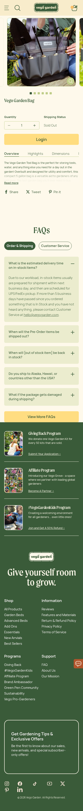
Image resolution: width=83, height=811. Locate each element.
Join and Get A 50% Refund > (46, 528)
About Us (49, 670)
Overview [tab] (11, 153)
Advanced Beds (16, 621)
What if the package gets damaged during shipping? (35, 396)
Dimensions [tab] (60, 153)
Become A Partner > (41, 491)
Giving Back (12, 665)
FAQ (45, 665)
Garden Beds (14, 615)
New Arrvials (13, 638)
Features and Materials (59, 615)
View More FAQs (41, 416)
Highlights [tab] (35, 153)
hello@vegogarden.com (41, 315)
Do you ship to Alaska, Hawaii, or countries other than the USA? (33, 376)
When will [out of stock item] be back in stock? (37, 355)
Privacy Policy (52, 626)
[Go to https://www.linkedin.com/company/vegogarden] (20, 790)
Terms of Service (54, 632)
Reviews (48, 609)
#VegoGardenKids (18, 670)
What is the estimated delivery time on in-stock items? (36, 265)
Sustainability (14, 693)
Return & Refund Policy (59, 621)
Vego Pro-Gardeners (19, 699)
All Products (13, 609)
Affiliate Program (16, 676)
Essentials (12, 632)
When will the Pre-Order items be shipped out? (34, 334)
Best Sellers (13, 643)
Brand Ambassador (18, 682)
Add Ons (10, 626)
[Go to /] (46, 11)
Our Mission (50, 676)
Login (41, 139)
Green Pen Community (21, 688)
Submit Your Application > (44, 454)
